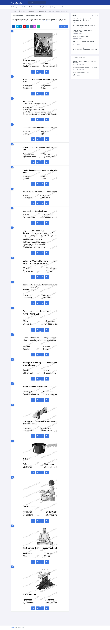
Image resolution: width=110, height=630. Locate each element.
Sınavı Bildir (64, 26)
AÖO (13, 628)
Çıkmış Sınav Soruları (42, 11)
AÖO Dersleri (21, 11)
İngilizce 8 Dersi (30, 11)
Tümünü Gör (94, 15)
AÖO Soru (13, 11)
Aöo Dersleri (63, 7)
